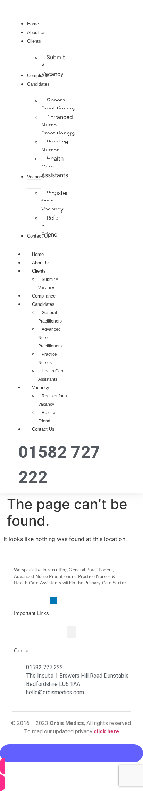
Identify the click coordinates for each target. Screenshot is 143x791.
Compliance (44, 296)
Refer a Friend (47, 416)
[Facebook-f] (17, 600)
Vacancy (40, 387)
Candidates (43, 304)
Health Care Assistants (51, 375)
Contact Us (43, 429)
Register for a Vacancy (52, 400)
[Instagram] (41, 600)
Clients (39, 271)
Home (38, 254)
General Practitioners (50, 317)
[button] (71, 632)
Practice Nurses (47, 358)
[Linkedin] (53, 600)
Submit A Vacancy (48, 283)
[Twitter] (29, 600)
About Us (41, 262)
